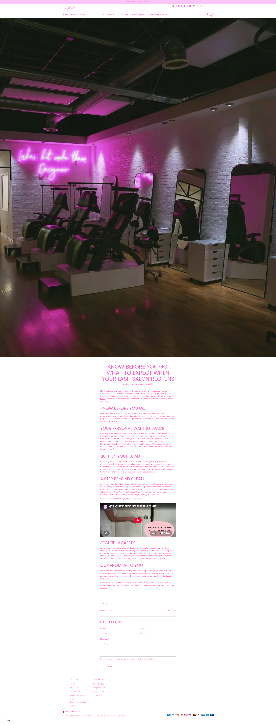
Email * (142, 628)
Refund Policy (98, 684)
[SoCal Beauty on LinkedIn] (179, 6)
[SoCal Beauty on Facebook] (173, 6)
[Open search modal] (203, 14)
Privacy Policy (98, 691)
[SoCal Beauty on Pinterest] (182, 6)
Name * (103, 628)
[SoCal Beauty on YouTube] (190, 6)
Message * (104, 639)
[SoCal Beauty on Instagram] (176, 6)
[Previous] (117, 2)
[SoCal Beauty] (70, 8)
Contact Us (75, 691)
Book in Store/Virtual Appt (78, 700)
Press (72, 706)
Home (72, 684)
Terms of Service (100, 695)
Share (105, 603)
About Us (74, 688)
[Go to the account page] (208, 14)
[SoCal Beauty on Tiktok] (184, 6)
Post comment (107, 667)
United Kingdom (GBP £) (204, 6)
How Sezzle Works (77, 695)
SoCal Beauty (80, 715)
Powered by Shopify (69, 717)
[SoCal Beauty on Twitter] (187, 6)
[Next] (158, 2)
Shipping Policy (99, 688)
